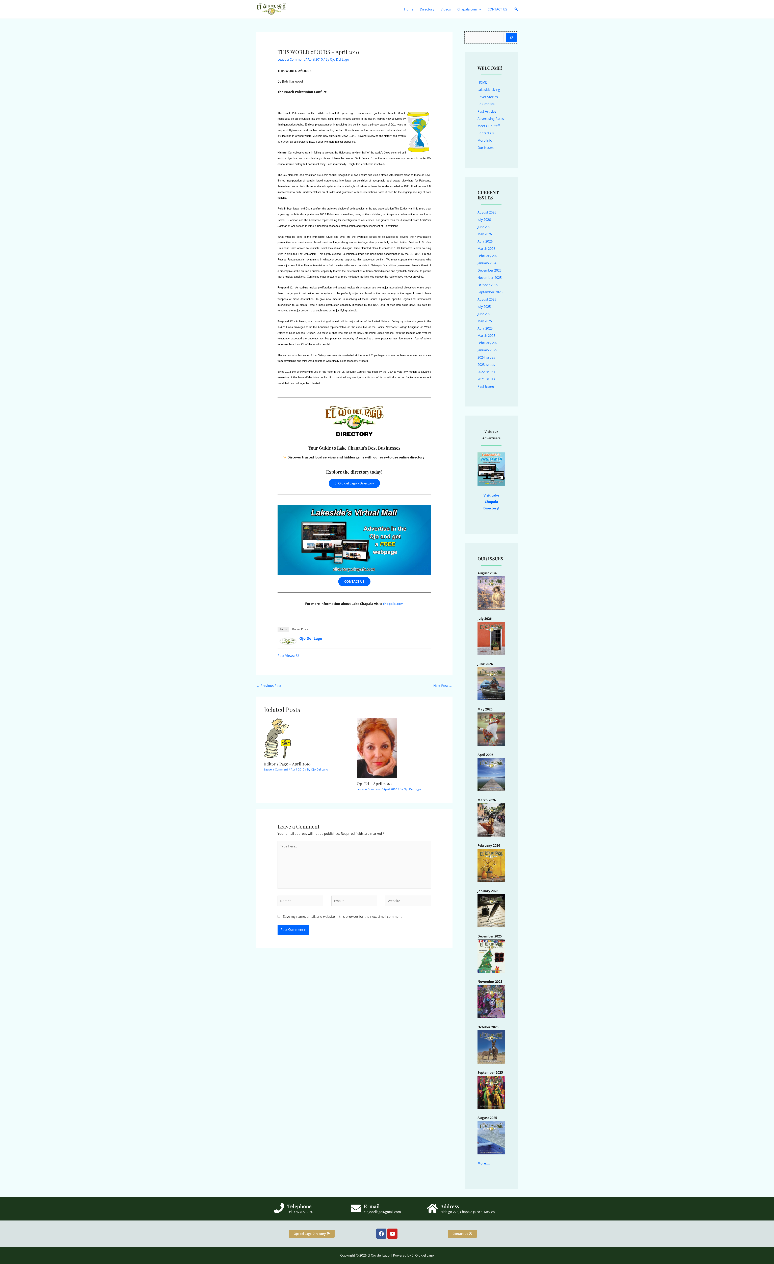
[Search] (511, 37)
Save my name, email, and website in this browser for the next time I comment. (343, 916)
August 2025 (487, 299)
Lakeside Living (489, 89)
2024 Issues (486, 357)
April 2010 (315, 59)
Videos (446, 9)
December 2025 (489, 270)
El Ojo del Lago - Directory (354, 483)
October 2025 (488, 285)
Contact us (486, 133)
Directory (427, 9)
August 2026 (487, 212)
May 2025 (485, 321)
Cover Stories (488, 97)
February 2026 (488, 256)
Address (449, 1206)
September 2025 (490, 292)
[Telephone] (279, 1208)
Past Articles (487, 111)
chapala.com (393, 603)
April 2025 (485, 328)
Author (283, 629)
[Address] (432, 1208)
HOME (482, 82)
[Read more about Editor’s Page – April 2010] (277, 738)
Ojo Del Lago (310, 638)
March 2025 (486, 335)
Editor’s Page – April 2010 (287, 763)
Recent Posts (300, 629)
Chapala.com (467, 9)
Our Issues (486, 147)
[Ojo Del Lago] (288, 641)
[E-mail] (356, 1208)
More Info (485, 140)
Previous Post (268, 685)
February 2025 (488, 343)
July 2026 (484, 219)
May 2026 (485, 234)
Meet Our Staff (489, 126)
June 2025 (485, 314)
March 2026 (486, 248)
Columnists (486, 104)
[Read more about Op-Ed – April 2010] (377, 748)
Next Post (442, 685)
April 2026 (485, 241)
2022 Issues (486, 372)
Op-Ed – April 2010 (374, 783)
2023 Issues (486, 364)
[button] (479, 9)
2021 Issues (486, 379)
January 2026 (487, 263)
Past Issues (486, 386)
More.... (484, 1163)
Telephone (299, 1206)
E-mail (372, 1206)
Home (408, 9)
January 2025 (487, 350)
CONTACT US (497, 9)
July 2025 (484, 306)
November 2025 (490, 277)
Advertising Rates (491, 118)
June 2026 (485, 227)
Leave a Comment (291, 59)
